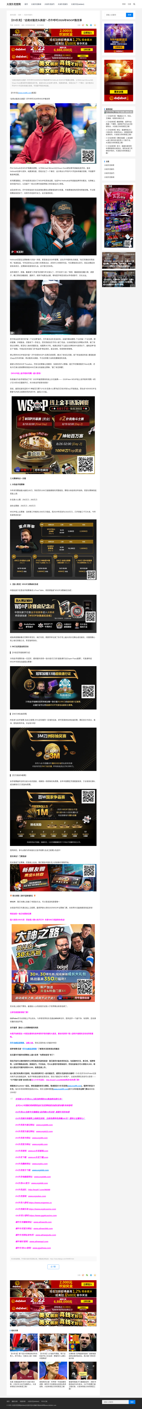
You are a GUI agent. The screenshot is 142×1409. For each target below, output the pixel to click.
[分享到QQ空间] (95, 25)
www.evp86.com (24, 93)
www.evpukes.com (37, 1196)
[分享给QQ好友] (91, 25)
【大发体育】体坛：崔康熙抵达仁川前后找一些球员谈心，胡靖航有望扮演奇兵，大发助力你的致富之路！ (119, 132)
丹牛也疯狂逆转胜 (30, 1049)
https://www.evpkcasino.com (42, 1209)
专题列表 (23, 1401)
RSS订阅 (44, 1401)
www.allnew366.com (43, 1228)
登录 (124, 4)
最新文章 (15, 1401)
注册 (129, 4)
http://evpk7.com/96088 (55, 1080)
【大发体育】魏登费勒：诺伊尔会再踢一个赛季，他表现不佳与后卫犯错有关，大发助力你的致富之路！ (119, 124)
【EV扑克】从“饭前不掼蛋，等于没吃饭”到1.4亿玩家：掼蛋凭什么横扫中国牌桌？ (52, 1356)
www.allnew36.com (43, 1222)
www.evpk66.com (40, 1170)
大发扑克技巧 (49, 4)
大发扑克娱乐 (63, 4)
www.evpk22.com (44, 1131)
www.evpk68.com (39, 1183)
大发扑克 (17, 25)
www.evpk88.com (42, 1177)
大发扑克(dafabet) (77, 4)
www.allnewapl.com (39, 1241)
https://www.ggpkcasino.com (43, 1215)
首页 (26, 4)
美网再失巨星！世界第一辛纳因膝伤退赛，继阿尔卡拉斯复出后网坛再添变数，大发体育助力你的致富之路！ (52, 1384)
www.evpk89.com (61, 1089)
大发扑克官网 (14, 4)
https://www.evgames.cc (40, 1203)
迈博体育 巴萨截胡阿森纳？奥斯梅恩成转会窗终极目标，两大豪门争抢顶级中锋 (82, 1356)
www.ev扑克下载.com (38, 1157)
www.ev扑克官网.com (38, 1151)
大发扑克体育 (109, 165)
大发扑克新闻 (36, 4)
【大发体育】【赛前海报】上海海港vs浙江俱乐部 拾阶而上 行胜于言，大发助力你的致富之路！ (119, 140)
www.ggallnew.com (42, 1248)
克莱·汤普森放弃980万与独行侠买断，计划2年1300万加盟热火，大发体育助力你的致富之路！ (23, 1384)
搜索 (129, 15)
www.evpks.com (40, 1164)
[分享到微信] (87, 25)
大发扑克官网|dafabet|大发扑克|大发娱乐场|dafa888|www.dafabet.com (34, 1405)
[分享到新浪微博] (83, 25)
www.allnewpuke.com (46, 1235)
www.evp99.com (74, 1086)
